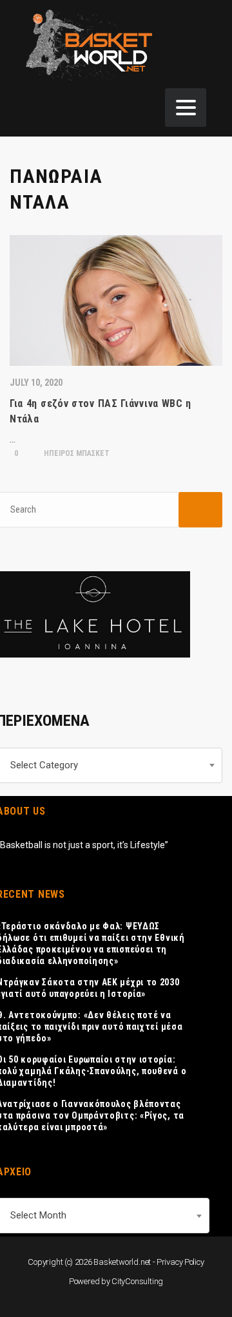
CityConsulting (137, 1281)
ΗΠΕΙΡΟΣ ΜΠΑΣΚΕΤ (76, 453)
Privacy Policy (180, 1262)
